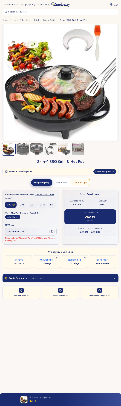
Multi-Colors (13, 217)
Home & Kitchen (21, 20)
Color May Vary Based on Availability (22, 213)
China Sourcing (46, 4)
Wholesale (61, 182)
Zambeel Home (10, 4)
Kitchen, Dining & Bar (45, 20)
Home (6, 20)
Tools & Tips (80, 182)
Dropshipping (28, 4)
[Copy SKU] (52, 231)
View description (103, 171)
